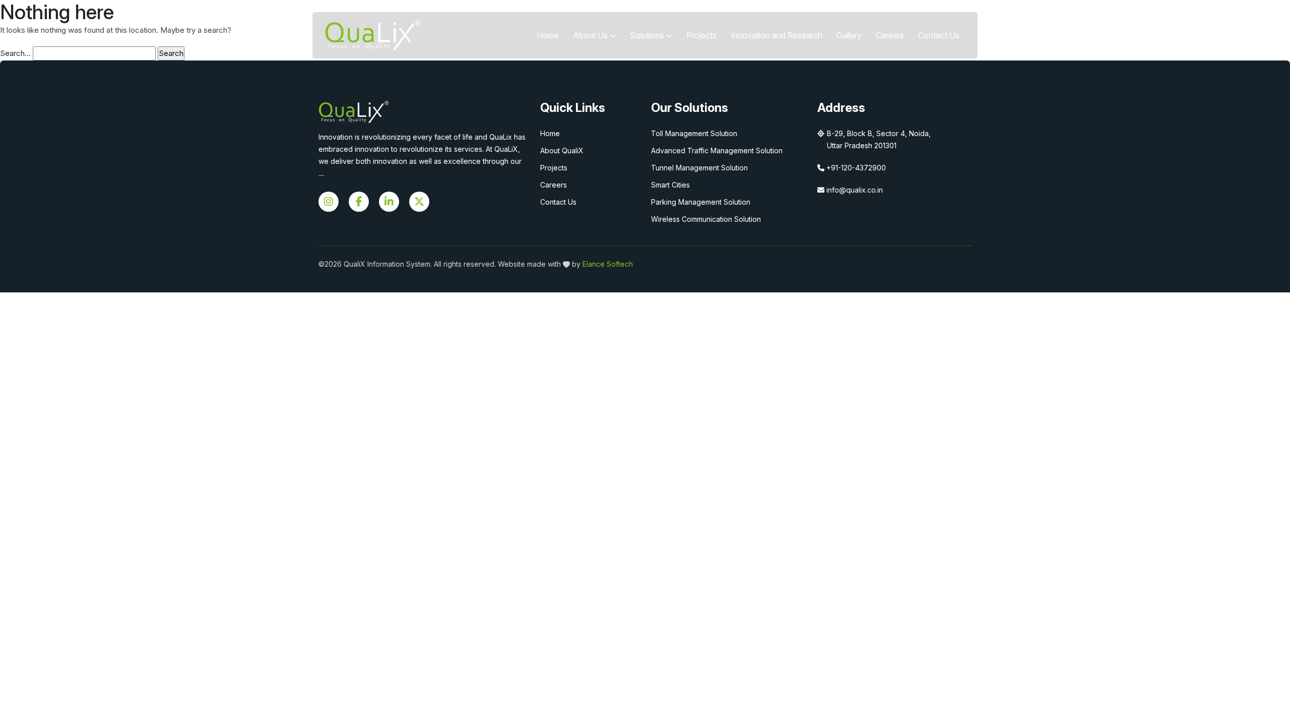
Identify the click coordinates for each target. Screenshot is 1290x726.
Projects (701, 35)
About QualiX (562, 150)
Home (548, 35)
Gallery (849, 35)
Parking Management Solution (700, 202)
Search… (15, 53)
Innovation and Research (776, 35)
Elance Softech (608, 264)
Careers (890, 35)
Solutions (648, 35)
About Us (591, 35)
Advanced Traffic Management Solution (717, 150)
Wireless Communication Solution (706, 219)
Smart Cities (670, 184)
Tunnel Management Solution (699, 167)
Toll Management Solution (694, 133)
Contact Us (938, 35)
